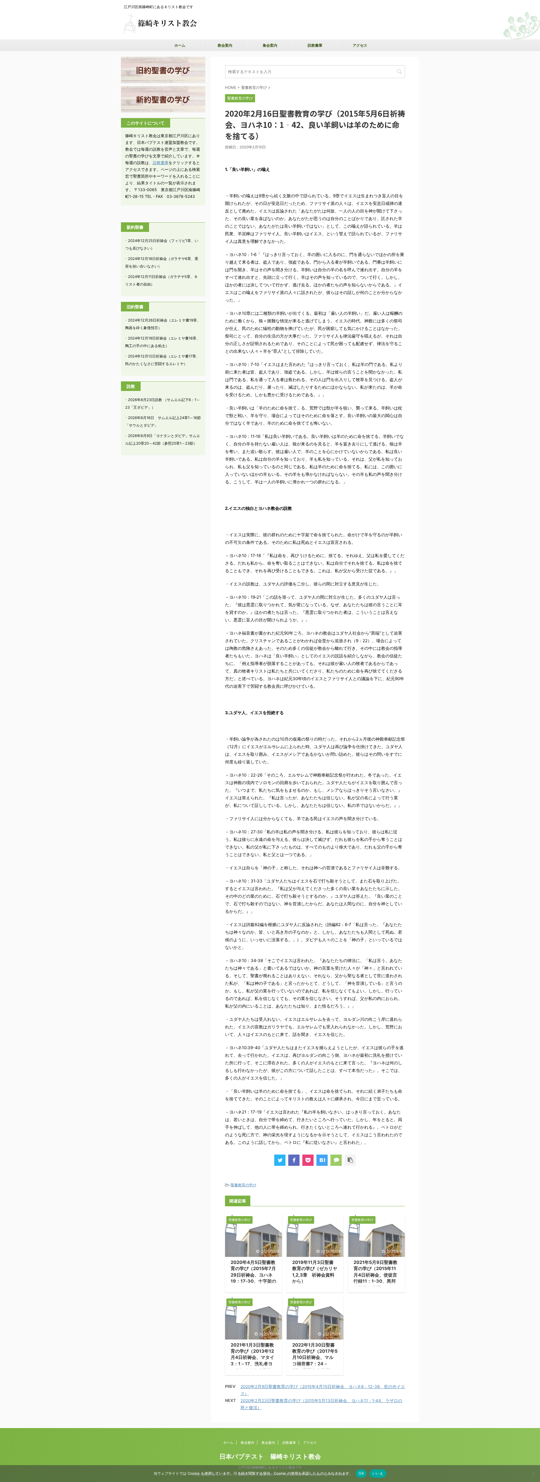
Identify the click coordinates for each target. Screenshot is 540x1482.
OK (361, 1473)
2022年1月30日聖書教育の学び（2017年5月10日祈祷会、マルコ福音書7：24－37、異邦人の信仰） (315, 1357)
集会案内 (270, 45)
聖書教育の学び (243, 1185)
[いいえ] (533, 1473)
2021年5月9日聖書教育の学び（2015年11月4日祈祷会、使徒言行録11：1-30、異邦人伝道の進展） (375, 1274)
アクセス (360, 45)
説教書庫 (315, 45)
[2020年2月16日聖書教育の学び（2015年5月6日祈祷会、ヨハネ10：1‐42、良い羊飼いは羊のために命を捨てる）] (322, 1160)
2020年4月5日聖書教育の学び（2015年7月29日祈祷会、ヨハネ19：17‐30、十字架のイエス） (253, 1274)
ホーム (179, 45)
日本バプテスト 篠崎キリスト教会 (270, 1456)
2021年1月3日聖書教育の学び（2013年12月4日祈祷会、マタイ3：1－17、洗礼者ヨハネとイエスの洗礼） (253, 1357)
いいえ (378, 1473)
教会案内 (225, 45)
